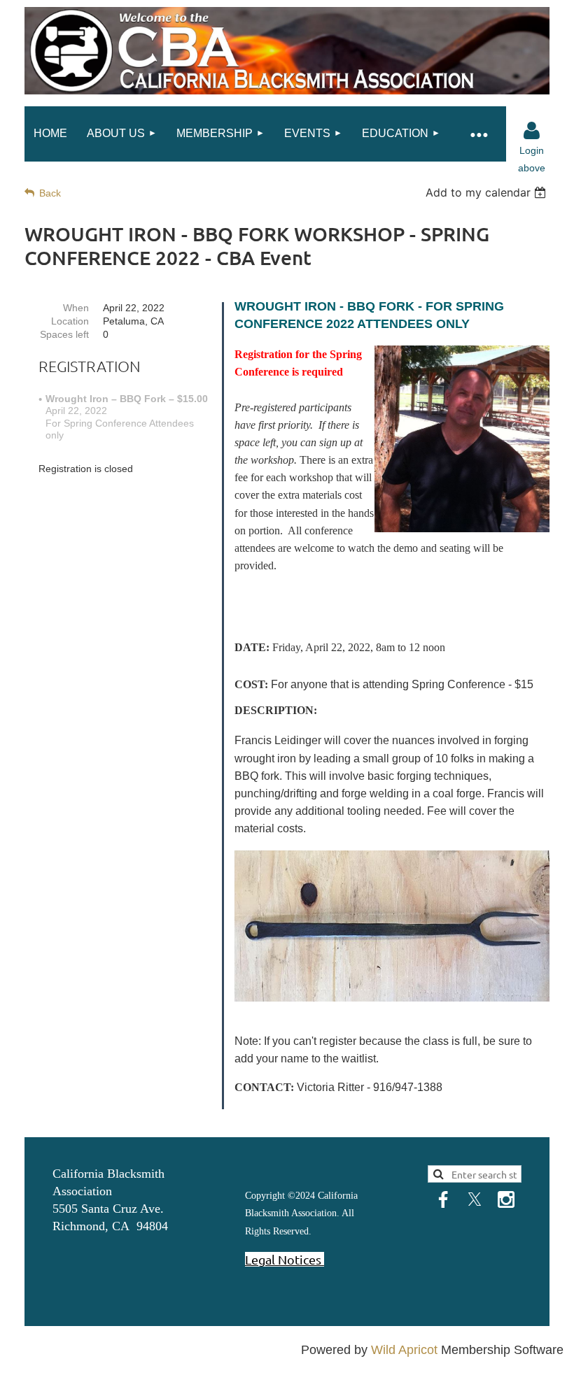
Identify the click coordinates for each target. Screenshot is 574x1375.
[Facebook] (443, 1199)
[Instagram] (506, 1199)
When (76, 307)
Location (70, 321)
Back (50, 193)
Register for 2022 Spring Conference (343, 606)
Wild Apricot (404, 1350)
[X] (474, 1199)
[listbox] (488, 192)
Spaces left (64, 334)
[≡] (478, 134)
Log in (531, 130)
